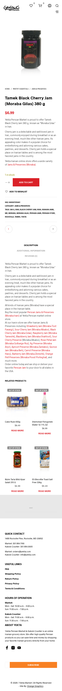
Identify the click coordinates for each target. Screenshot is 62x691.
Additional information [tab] (31, 250)
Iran (39, 210)
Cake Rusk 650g (12, 421)
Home (7, 89)
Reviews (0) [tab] (31, 256)
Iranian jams (48, 210)
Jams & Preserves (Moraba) (22, 164)
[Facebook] (7, 648)
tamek (17, 217)
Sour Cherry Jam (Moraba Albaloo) (32, 329)
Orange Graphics (35, 686)
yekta (23, 217)
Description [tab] (31, 245)
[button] (32, 3)
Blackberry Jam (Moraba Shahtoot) (33, 336)
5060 (17, 210)
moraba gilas (23, 213)
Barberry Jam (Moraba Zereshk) (28, 353)
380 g (12, 210)
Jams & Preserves (39, 89)
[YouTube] (19, 648)
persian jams (35, 213)
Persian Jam (20, 367)
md (6, 213)
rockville (9, 217)
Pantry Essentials (20, 89)
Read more (17, 430)
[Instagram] (13, 648)
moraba (12, 213)
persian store (48, 213)
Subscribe (33, 665)
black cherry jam (28, 210)
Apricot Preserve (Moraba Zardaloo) (30, 346)
